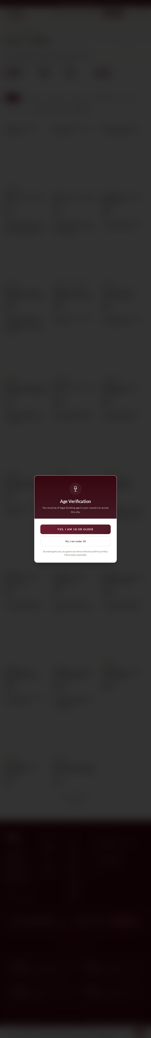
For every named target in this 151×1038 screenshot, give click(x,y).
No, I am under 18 (75, 541)
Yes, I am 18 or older (75, 529)
